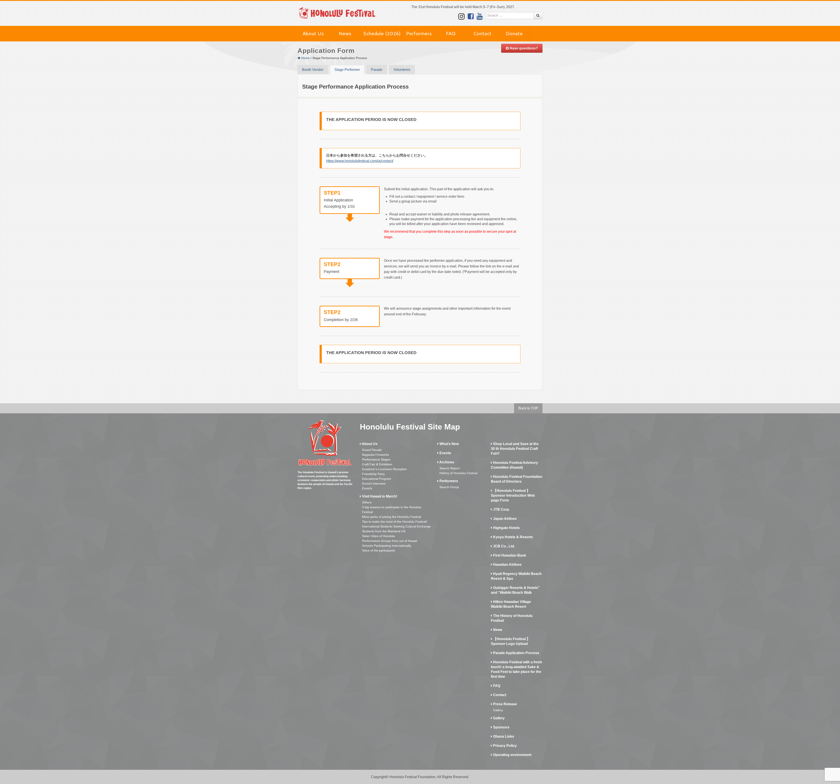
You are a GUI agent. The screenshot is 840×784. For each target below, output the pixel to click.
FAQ (451, 34)
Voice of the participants (378, 550)
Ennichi (367, 488)
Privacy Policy (504, 745)
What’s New (449, 444)
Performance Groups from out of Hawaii (389, 541)
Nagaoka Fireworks (375, 454)
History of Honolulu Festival (458, 473)
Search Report (449, 468)
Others (366, 502)
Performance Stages (376, 459)
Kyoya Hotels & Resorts (512, 537)
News (345, 34)
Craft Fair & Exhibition (377, 464)
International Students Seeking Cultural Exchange (396, 526)
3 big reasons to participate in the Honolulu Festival (391, 509)
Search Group (449, 487)
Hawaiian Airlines (507, 564)
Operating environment (511, 755)
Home (305, 58)
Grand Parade (372, 450)
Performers (419, 34)
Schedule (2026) (382, 34)
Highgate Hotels (506, 528)
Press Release (504, 704)
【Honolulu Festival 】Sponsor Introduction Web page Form (513, 495)
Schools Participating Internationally (386, 545)
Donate (514, 34)
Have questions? (523, 48)
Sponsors (500, 727)
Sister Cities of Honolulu (378, 536)
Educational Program (376, 478)
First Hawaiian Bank (509, 555)
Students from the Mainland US (383, 531)
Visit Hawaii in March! (379, 496)
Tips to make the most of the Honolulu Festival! (394, 521)
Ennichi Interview (373, 483)
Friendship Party (373, 474)
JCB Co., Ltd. (503, 546)
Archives (446, 462)
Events (445, 453)
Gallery (498, 710)
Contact (483, 34)
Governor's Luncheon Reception (384, 469)
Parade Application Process (515, 653)
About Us (313, 34)
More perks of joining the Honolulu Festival (391, 517)
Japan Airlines (504, 518)
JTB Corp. (501, 509)
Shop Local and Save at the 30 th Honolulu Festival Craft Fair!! (515, 448)
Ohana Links (503, 736)
